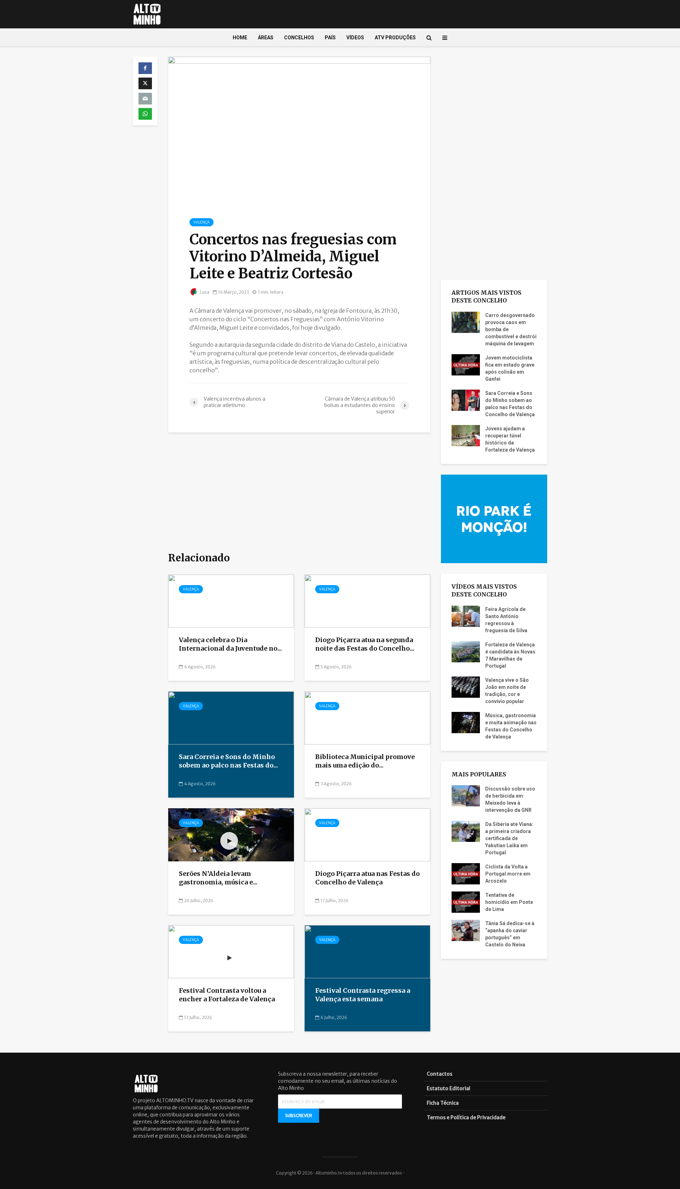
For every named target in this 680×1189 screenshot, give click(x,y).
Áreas (265, 37)
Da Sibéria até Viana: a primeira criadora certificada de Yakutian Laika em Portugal (509, 838)
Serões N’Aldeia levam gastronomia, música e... (218, 878)
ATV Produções (395, 37)
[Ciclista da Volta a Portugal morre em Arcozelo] (466, 873)
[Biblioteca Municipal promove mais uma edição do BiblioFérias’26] (367, 717)
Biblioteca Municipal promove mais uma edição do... (365, 761)
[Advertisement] (299, 492)
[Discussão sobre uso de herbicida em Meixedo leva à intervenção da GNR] (466, 795)
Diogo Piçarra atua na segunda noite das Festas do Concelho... (364, 644)
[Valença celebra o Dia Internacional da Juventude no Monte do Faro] (231, 601)
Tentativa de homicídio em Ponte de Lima (509, 902)
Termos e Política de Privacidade (466, 1117)
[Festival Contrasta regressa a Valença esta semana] (367, 951)
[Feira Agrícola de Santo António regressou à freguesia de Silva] (466, 615)
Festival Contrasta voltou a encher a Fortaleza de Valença (227, 994)
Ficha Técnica (443, 1103)
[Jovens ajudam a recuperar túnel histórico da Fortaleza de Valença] (466, 435)
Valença (201, 222)
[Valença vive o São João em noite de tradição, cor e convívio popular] (466, 686)
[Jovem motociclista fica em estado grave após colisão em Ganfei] (466, 364)
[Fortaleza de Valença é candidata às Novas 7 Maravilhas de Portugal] (466, 651)
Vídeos (355, 37)
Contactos (439, 1074)
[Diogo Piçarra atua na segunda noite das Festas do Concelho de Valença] (367, 601)
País (330, 37)
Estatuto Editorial (448, 1088)
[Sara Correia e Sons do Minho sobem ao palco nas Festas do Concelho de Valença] (231, 717)
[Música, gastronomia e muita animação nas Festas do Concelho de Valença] (466, 722)
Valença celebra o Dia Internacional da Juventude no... (230, 644)
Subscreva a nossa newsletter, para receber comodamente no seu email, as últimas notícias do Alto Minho (337, 1081)
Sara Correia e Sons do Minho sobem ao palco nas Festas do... (228, 761)
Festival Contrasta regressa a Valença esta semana (362, 994)
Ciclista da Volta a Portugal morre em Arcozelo (508, 874)
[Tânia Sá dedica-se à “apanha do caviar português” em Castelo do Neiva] (466, 930)
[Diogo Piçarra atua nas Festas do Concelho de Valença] (367, 834)
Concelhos (299, 37)
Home (240, 37)
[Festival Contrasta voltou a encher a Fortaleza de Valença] (231, 951)
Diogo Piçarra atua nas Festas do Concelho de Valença (367, 878)
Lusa (204, 292)
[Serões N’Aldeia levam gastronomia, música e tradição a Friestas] (231, 834)
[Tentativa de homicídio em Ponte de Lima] (466, 902)
